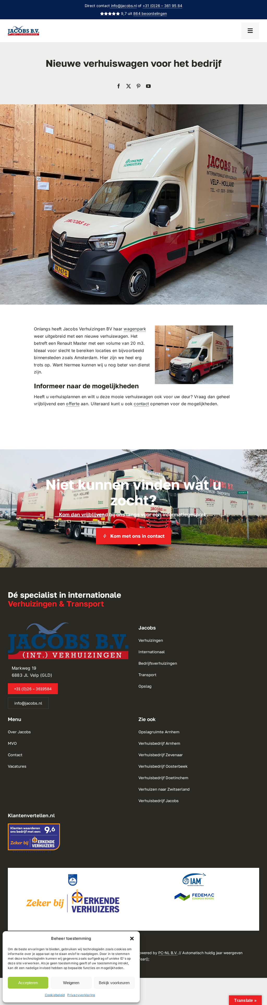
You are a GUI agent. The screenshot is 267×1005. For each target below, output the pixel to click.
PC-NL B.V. (168, 952)
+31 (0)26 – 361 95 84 (162, 5)
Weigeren (71, 982)
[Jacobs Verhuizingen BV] (23, 28)
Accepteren (28, 982)
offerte (73, 403)
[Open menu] (250, 30)
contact (141, 403)
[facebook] (118, 86)
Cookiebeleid (55, 995)
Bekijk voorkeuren (114, 982)
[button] (132, 938)
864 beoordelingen (150, 13)
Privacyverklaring (81, 995)
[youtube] (148, 86)
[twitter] (128, 86)
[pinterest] (138, 86)
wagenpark (135, 328)
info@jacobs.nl (123, 5)
